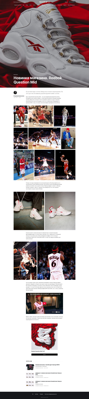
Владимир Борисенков (19, 96)
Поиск (45, 6)
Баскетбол (16, 74)
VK (32, 394)
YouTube (36, 394)
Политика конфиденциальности (51, 394)
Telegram (41, 394)
